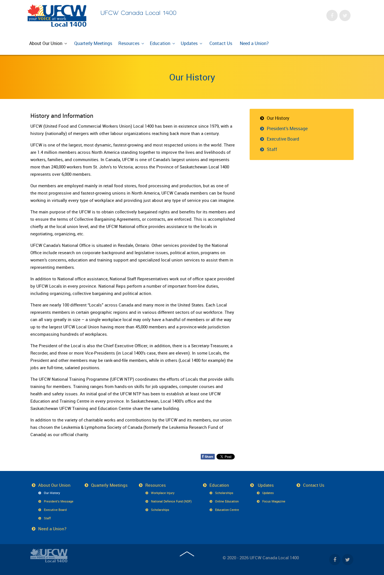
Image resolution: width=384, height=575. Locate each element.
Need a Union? (52, 528)
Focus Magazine (273, 501)
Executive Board (283, 139)
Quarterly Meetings (109, 485)
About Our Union (54, 485)
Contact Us (313, 485)
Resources (155, 485)
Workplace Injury (163, 493)
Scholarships (160, 510)
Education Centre (227, 510)
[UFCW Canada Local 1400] (48, 555)
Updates (265, 485)
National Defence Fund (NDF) (171, 501)
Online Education (227, 501)
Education (219, 485)
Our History (192, 77)
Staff (272, 149)
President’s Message (287, 128)
